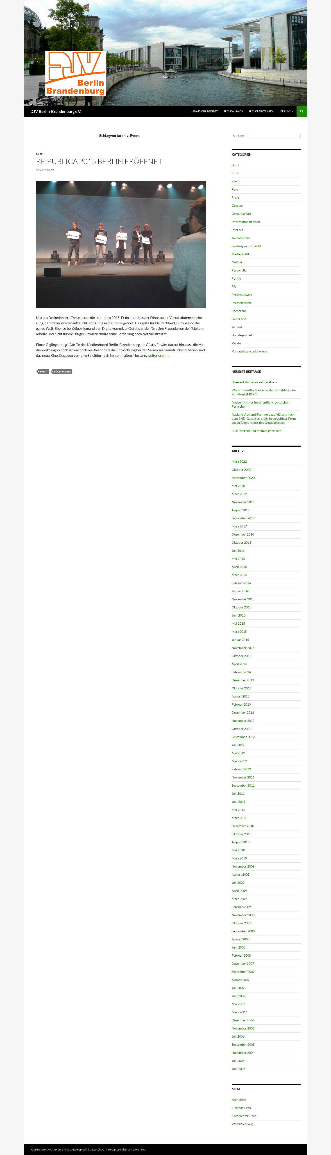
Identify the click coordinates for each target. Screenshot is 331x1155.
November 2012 (243, 720)
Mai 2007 (238, 1004)
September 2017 (243, 518)
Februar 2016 (241, 583)
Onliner (237, 262)
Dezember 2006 (243, 1020)
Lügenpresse (62, 371)
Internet (237, 230)
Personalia (239, 270)
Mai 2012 (238, 753)
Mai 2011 (238, 810)
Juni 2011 (238, 801)
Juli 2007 (238, 988)
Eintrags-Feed (241, 1108)
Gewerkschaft (241, 213)
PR (234, 286)
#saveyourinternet (205, 111)
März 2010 (239, 858)
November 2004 (243, 1052)
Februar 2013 (241, 704)
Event (40, 153)
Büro (235, 165)
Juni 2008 (238, 947)
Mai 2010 (238, 850)
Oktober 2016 (241, 542)
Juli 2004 (238, 1061)
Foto (235, 189)
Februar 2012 (241, 769)
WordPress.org (242, 1124)
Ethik (235, 173)
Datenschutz (96, 1149)
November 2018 (243, 502)
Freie (235, 197)
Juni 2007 (238, 996)
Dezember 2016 (243, 534)
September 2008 (243, 931)
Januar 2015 (240, 639)
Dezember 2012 (243, 712)
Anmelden (239, 1099)
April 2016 (239, 567)
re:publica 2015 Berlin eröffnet (99, 161)
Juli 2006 (238, 1036)
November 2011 (243, 777)
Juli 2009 (238, 882)
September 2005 (243, 1044)
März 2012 (239, 761)
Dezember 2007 (243, 963)
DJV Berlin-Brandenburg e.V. (55, 111)
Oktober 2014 (241, 656)
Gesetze (237, 205)
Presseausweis (233, 111)
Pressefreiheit (241, 303)
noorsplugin (80, 1149)
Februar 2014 (241, 672)
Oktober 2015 (241, 607)
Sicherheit (239, 319)
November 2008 (243, 915)
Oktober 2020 (241, 469)
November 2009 (243, 866)
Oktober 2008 (241, 923)
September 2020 (243, 478)
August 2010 (240, 842)
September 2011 (243, 785)
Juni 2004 (238, 1069)
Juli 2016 (238, 550)
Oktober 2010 (241, 834)
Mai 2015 (238, 623)
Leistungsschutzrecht (246, 246)
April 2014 (239, 664)
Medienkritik (241, 254)
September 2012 (243, 737)
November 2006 (243, 1028)
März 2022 (239, 461)
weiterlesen (158, 355)
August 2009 (240, 874)
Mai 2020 (238, 486)
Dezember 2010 (243, 826)
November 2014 (243, 648)
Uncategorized (242, 335)
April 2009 (239, 891)
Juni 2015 (238, 615)
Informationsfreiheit (246, 222)
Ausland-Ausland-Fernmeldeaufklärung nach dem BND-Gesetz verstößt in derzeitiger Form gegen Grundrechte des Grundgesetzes (264, 418)
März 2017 (239, 526)
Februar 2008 (241, 955)
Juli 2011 (238, 793)
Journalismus (241, 238)
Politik (236, 278)
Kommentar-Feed (244, 1116)
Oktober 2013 (241, 688)
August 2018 (240, 510)
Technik (237, 327)
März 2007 (239, 1012)
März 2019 (239, 494)
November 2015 (243, 599)
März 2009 (239, 899)
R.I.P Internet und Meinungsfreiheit (256, 431)
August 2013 (240, 696)
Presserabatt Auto (261, 111)
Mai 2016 (238, 559)
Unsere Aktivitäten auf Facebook (254, 382)
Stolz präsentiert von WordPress (127, 1149)
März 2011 (239, 818)
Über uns (284, 111)
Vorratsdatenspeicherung (249, 351)
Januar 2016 (240, 591)
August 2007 (240, 980)
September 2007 (243, 971)
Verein (236, 343)
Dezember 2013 (243, 680)
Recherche (239, 311)
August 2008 (240, 939)
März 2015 (239, 631)
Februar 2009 (241, 907)
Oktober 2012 (241, 729)
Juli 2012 (238, 745)
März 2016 (239, 575)
